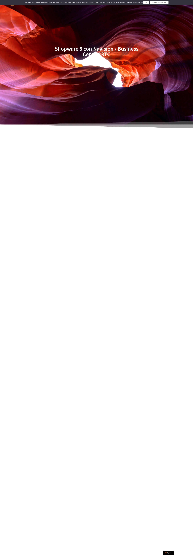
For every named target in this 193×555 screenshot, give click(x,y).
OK (146, 2)
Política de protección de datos (159, 2)
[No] (191, 2)
